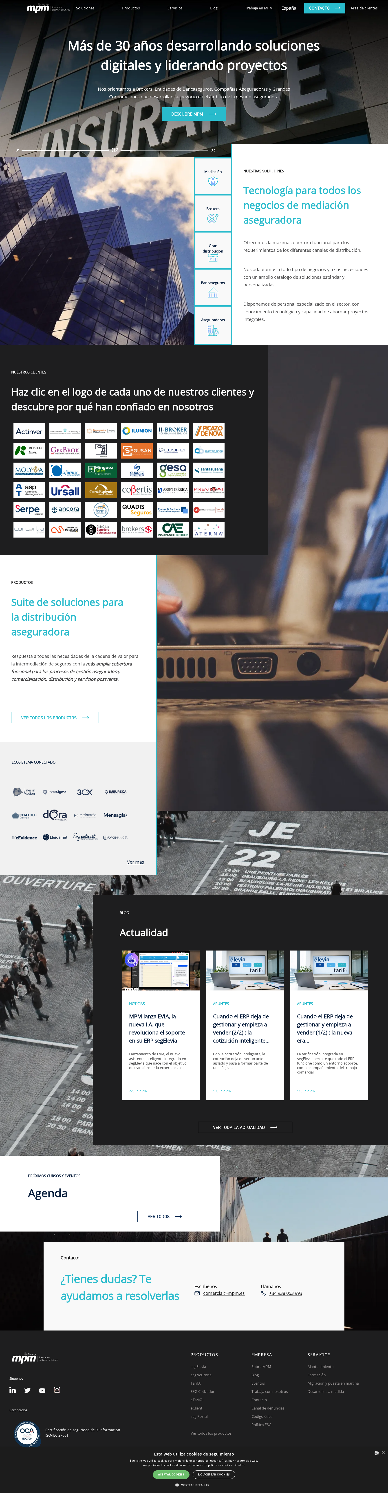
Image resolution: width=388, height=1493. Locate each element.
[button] (194, 1485)
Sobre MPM (261, 1366)
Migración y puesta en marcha (333, 1383)
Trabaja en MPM (259, 8)
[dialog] (194, 1470)
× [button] (383, 1452)
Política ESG (261, 1424)
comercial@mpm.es (224, 1293)
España (288, 8)
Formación (317, 1374)
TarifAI (196, 1383)
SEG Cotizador (203, 1391)
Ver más (135, 862)
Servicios (175, 8)
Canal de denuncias (267, 1408)
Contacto (259, 1399)
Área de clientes (364, 8)
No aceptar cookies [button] (214, 1474)
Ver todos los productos (211, 1433)
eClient (196, 1408)
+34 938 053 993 (285, 1293)
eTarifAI (197, 1399)
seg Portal (199, 1416)
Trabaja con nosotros (269, 1391)
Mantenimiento (321, 1366)
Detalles (239, 1465)
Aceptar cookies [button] (171, 1474)
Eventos (258, 1383)
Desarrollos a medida (326, 1391)
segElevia (198, 1366)
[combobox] (377, 1453)
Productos (131, 8)
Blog (214, 8)
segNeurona (201, 1374)
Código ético (262, 1416)
